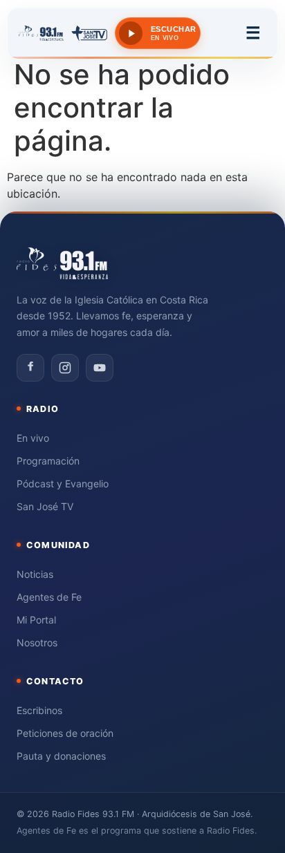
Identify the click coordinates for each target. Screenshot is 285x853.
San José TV (45, 506)
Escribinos (39, 710)
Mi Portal (36, 620)
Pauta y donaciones (61, 756)
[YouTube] (99, 368)
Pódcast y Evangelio (63, 483)
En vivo (33, 438)
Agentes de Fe (49, 597)
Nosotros (37, 642)
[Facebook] (30, 368)
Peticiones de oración (65, 733)
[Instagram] (65, 368)
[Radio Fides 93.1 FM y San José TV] (63, 33)
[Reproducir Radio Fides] (130, 33)
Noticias (35, 574)
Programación (48, 461)
